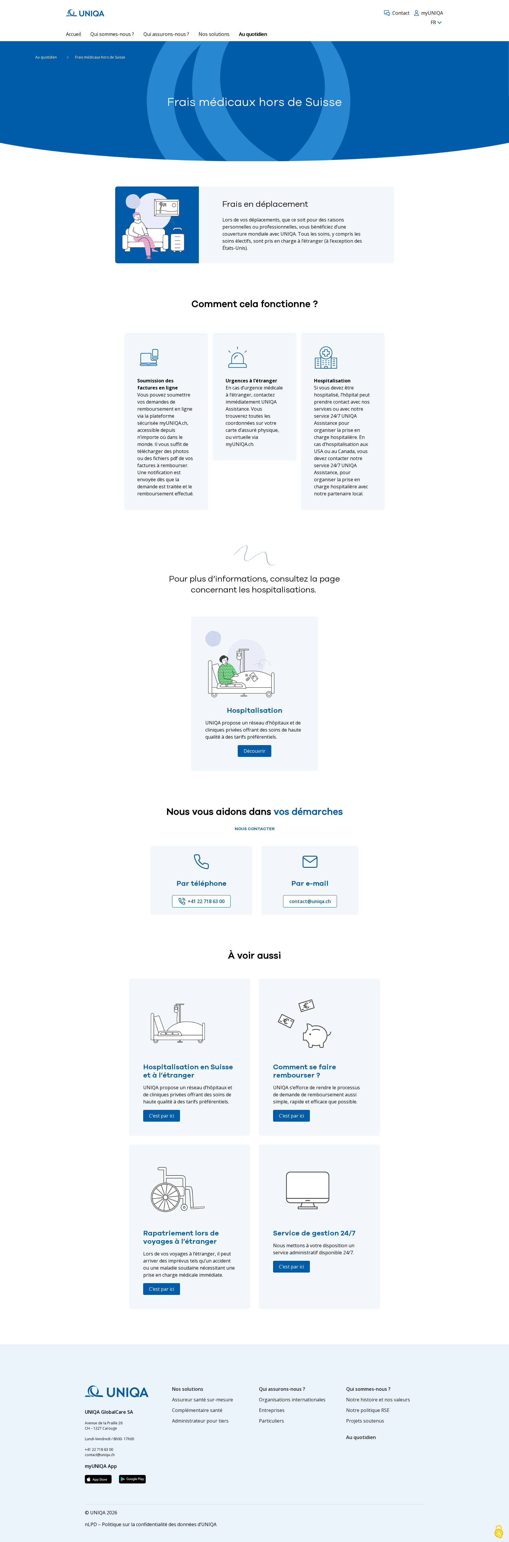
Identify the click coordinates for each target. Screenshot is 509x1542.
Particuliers (271, 1421)
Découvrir (254, 751)
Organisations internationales (292, 1399)
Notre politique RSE (367, 1410)
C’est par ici (161, 1116)
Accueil (73, 34)
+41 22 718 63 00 (206, 901)
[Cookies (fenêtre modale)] (498, 1532)
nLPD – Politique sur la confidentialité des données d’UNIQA (151, 1524)
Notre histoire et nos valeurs (378, 1399)
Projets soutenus (365, 1421)
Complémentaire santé (197, 1410)
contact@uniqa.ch (310, 901)
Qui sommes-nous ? (112, 34)
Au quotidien (253, 34)
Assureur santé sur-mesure (202, 1399)
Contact (400, 13)
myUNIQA (432, 13)
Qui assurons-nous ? (166, 34)
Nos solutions (214, 34)
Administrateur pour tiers (200, 1421)
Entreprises (272, 1410)
